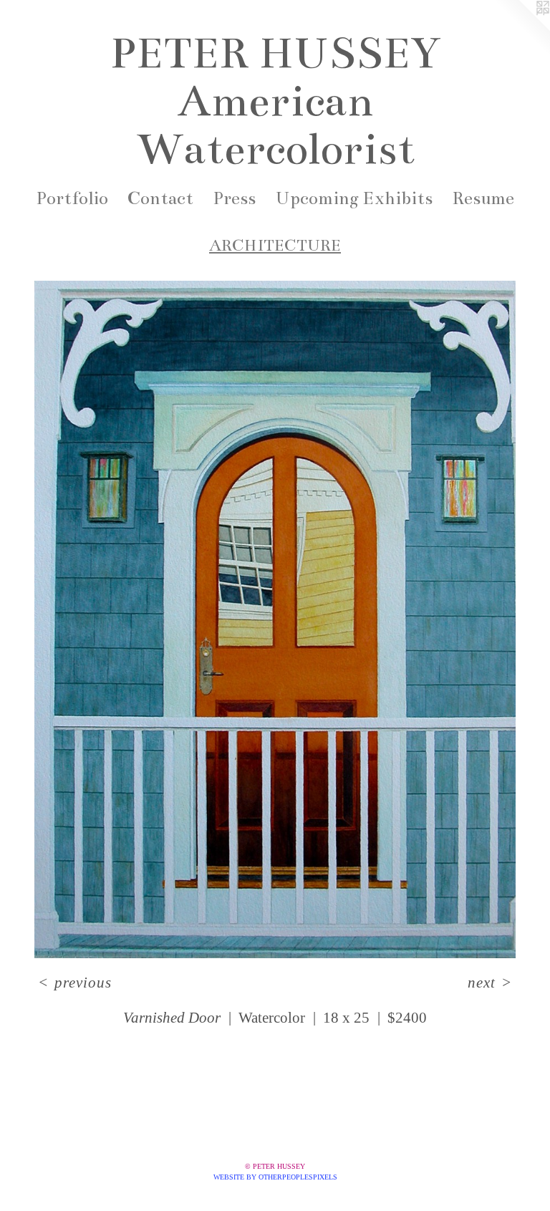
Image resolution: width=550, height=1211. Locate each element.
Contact (160, 198)
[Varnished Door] (275, 619)
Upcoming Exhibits (354, 198)
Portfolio (72, 198)
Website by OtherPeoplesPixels (275, 1177)
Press (234, 198)
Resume (483, 198)
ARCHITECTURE (275, 245)
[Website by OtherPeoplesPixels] (521, 28)
